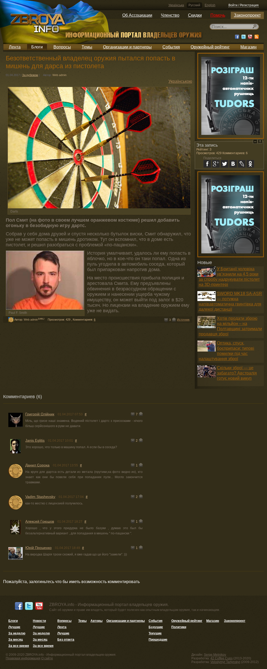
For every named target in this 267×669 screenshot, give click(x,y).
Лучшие (14, 627)
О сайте (47, 658)
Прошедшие (158, 639)
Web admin (59, 75)
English (210, 5)
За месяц (15, 639)
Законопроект (247, 15)
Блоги (37, 47)
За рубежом (30, 75)
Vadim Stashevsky (40, 497)
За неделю (16, 633)
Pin (260, 141)
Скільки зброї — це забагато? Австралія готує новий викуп (237, 373)
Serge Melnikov (215, 655)
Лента (15, 47)
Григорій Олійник (39, 414)
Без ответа (65, 639)
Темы (87, 47)
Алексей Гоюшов (39, 521)
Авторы (96, 621)
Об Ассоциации (137, 15)
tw (224, 164)
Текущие (155, 633)
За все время (18, 646)
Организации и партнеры (127, 47)
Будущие (156, 627)
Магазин (248, 47)
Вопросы (62, 47)
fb (207, 164)
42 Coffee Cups (221, 658)
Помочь (217, 15)
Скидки (195, 15)
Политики (178, 627)
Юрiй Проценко (38, 548)
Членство (170, 15)
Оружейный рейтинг (210, 47)
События (171, 47)
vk (233, 164)
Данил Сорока (37, 465)
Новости (39, 621)
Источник (183, 319)
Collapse (255, 141)
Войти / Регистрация (243, 5)
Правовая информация (23, 658)
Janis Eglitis (35, 440)
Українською (180, 81)
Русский (194, 5)
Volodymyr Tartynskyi (225, 662)
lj (242, 164)
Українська (176, 5)
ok (250, 164)
